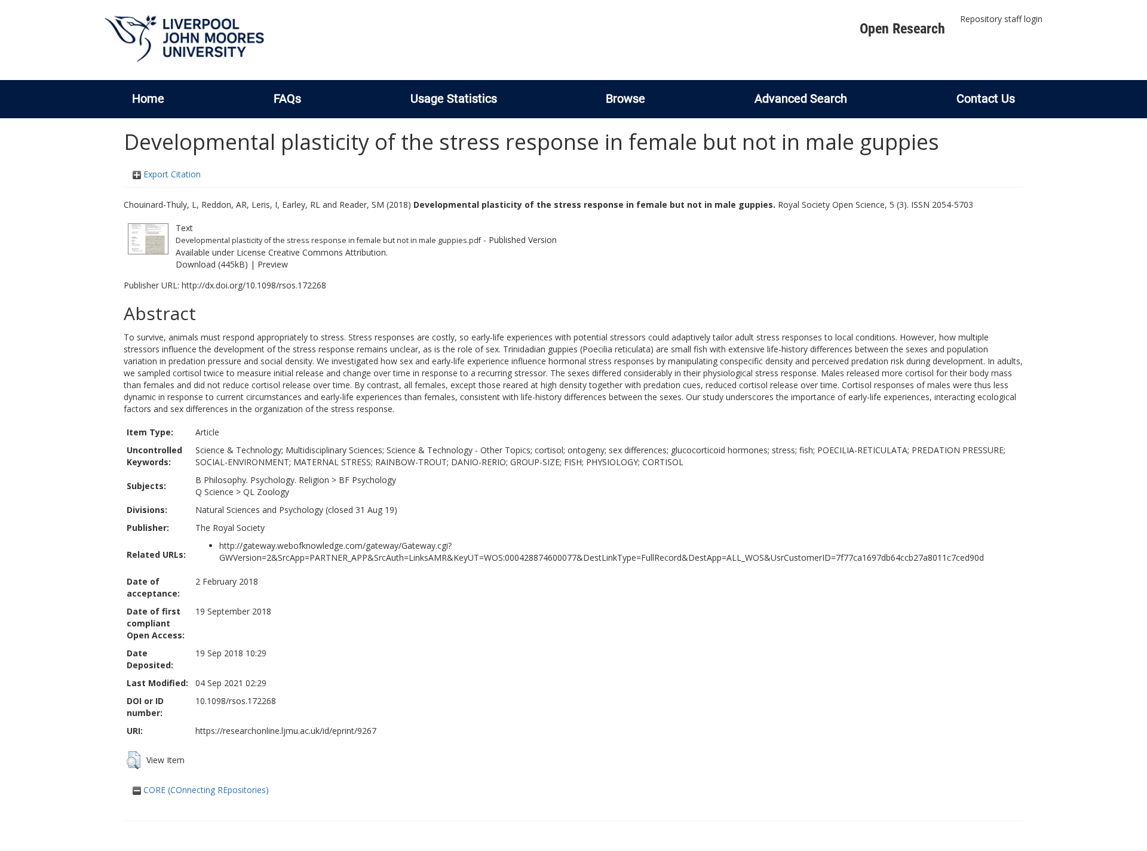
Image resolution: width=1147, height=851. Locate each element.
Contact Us (985, 98)
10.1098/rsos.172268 (235, 700)
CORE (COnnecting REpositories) (205, 789)
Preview (272, 264)
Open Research (902, 28)
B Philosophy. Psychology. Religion (262, 480)
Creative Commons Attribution (327, 252)
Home (148, 98)
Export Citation (171, 174)
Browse (625, 98)
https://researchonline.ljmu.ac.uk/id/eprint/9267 (285, 730)
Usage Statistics (453, 98)
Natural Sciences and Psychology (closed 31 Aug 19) (296, 509)
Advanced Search (801, 98)
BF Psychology (367, 480)
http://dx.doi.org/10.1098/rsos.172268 (254, 285)
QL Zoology (266, 491)
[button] (133, 760)
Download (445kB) (212, 264)
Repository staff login (1001, 18)
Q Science (214, 491)
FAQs (287, 98)
